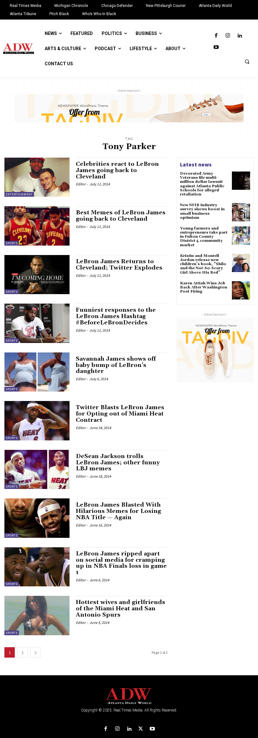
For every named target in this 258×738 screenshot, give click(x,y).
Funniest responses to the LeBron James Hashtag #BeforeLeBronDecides (116, 316)
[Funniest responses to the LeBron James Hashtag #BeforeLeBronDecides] (37, 323)
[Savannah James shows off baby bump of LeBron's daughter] (37, 372)
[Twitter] (141, 729)
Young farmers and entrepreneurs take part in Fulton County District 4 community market (203, 236)
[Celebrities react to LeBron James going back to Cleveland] (37, 177)
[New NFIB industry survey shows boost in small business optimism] (241, 212)
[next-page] (35, 652)
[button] (247, 61)
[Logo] (129, 696)
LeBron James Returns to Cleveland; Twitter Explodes (119, 264)
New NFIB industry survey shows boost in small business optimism (202, 211)
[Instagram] (228, 36)
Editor (81, 184)
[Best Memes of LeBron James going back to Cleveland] (37, 225)
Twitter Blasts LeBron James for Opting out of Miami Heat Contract (120, 414)
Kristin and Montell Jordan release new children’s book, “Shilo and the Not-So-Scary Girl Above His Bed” (203, 264)
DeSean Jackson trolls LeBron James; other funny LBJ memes (118, 463)
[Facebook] (216, 36)
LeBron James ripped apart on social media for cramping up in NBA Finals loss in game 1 (121, 563)
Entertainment (19, 194)
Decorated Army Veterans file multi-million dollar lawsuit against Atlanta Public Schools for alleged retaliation (202, 184)
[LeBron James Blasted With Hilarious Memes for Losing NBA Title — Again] (37, 518)
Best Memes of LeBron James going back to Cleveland (120, 216)
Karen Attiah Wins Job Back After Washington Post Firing (203, 287)
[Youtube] (216, 47)
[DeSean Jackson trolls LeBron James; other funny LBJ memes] (37, 469)
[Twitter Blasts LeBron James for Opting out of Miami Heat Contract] (37, 420)
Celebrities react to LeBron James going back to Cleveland (117, 170)
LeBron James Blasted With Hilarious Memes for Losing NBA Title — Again (118, 511)
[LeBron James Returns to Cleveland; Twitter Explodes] (37, 274)
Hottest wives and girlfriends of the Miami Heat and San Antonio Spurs (120, 609)
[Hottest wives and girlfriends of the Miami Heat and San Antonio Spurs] (37, 615)
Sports (12, 243)
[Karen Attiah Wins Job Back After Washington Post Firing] (241, 290)
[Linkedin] (239, 36)
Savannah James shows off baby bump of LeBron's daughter (116, 365)
